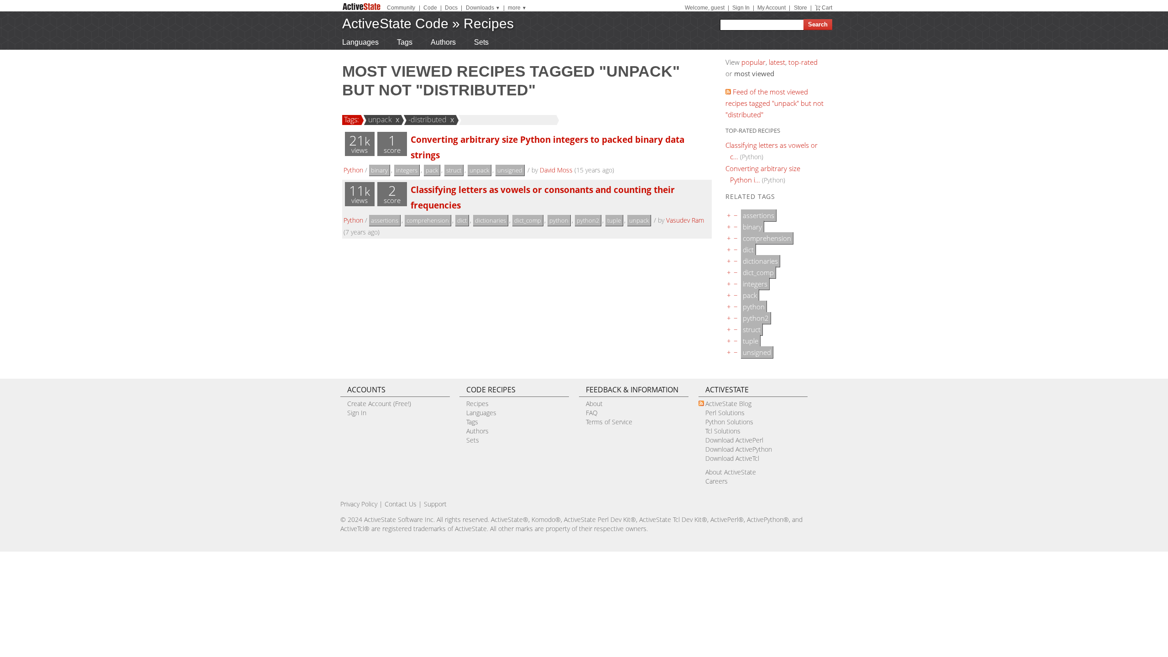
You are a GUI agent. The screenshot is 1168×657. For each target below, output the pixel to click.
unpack (380, 120)
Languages (360, 42)
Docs (451, 8)
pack (432, 170)
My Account (771, 8)
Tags (404, 42)
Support (435, 504)
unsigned (509, 170)
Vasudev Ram (685, 220)
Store (800, 8)
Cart (827, 8)
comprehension (428, 220)
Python (353, 170)
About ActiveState (730, 472)
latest (777, 62)
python (558, 220)
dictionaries (490, 220)
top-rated (803, 62)
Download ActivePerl (734, 440)
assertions (384, 220)
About (594, 403)
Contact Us (401, 504)
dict (462, 220)
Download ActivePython (738, 449)
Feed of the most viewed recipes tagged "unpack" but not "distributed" (774, 103)
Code (430, 8)
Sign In (741, 8)
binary (379, 170)
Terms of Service (609, 421)
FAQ (592, 412)
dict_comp (527, 220)
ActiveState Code (395, 23)
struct (453, 170)
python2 (588, 220)
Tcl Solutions (722, 431)
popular (753, 62)
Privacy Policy (358, 504)
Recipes (489, 23)
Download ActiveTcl (732, 458)
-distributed (427, 120)
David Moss (556, 170)
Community (401, 8)
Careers (716, 481)
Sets (481, 42)
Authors (443, 42)
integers (406, 170)
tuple (614, 220)
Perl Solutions (725, 412)
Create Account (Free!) (379, 403)
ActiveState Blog (728, 403)
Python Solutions (729, 421)
